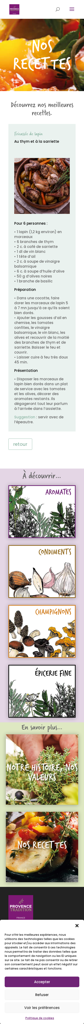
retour (20, 444)
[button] (77, 925)
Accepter (42, 981)
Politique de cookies (39, 1018)
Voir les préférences (42, 1007)
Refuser (42, 994)
